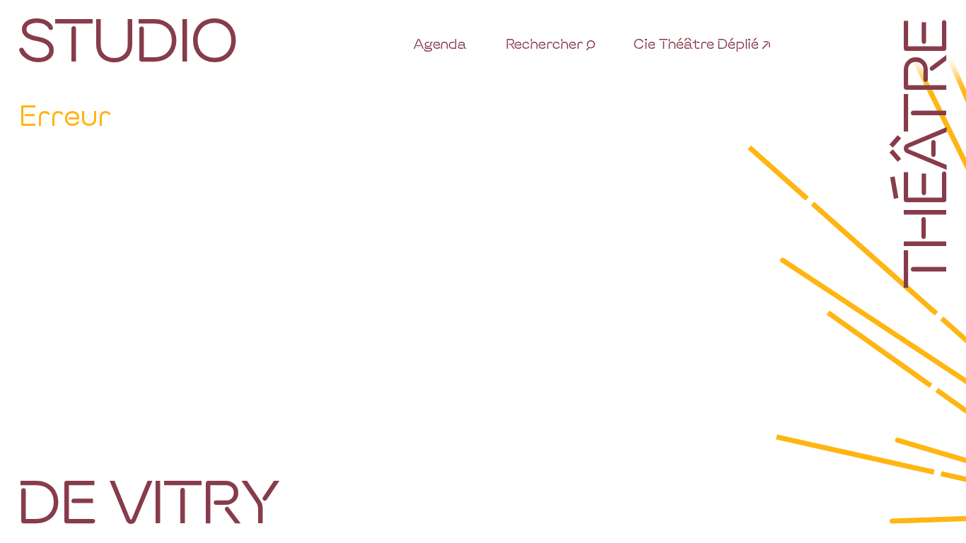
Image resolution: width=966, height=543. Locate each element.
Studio (126, 37)
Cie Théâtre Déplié (696, 43)
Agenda (440, 43)
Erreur (65, 114)
